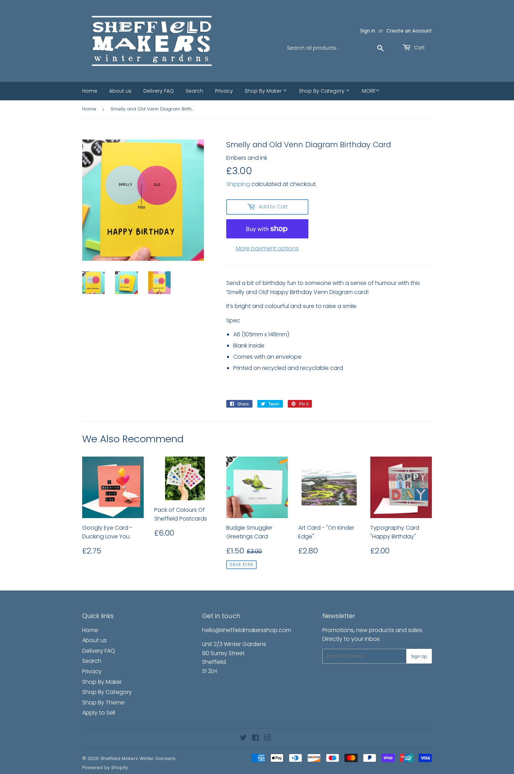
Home (89, 90)
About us (120, 90)
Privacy (224, 90)
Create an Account (409, 31)
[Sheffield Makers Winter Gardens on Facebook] (255, 738)
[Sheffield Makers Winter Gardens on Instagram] (267, 738)
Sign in (367, 31)
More (369, 90)
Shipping (238, 184)
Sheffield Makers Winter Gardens (138, 758)
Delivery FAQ (158, 90)
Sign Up (419, 656)
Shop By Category (322, 90)
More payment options (267, 248)
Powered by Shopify (105, 767)
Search (194, 90)
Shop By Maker (264, 90)
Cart (419, 47)
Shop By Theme (103, 702)
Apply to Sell (98, 713)
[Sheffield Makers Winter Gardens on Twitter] (243, 738)
